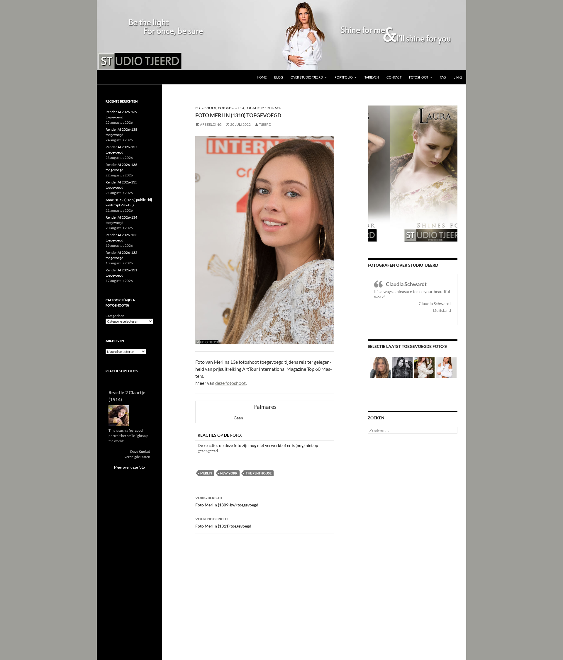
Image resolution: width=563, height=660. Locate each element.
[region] (281, 35)
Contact (393, 77)
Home (262, 77)
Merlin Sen (271, 108)
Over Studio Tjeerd (307, 77)
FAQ (443, 77)
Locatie (252, 108)
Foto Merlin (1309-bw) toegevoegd (226, 501)
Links (458, 77)
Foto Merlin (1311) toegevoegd (223, 522)
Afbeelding (211, 124)
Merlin (206, 473)
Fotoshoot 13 (231, 108)
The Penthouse (259, 473)
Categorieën (115, 316)
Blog (278, 77)
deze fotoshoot (230, 383)
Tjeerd (265, 124)
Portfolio (344, 77)
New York (229, 473)
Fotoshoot (418, 77)
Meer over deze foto (129, 467)
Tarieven (371, 77)
